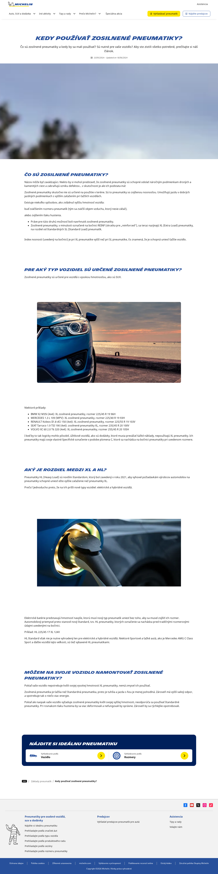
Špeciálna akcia (114, 13)
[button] (67, 755)
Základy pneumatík (41, 781)
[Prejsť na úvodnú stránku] (20, 4)
